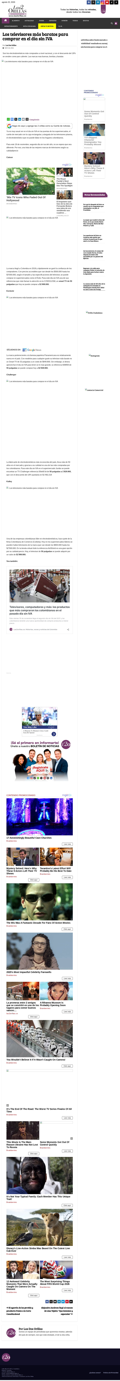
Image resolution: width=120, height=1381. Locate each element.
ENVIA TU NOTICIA (47, 26)
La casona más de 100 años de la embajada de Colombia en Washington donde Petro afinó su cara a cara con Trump (94, 286)
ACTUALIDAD (29, 20)
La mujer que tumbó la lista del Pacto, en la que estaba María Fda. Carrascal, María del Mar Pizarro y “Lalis (93, 223)
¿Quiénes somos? (95, 1373)
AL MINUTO (16, 20)
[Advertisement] (39, 654)
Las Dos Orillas (11, 45)
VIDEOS (75, 20)
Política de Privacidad (110, 1373)
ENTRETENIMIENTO (11, 26)
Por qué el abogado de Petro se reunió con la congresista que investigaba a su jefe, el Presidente (93, 207)
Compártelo (34, 119)
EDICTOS (86, 20)
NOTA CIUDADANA (29, 26)
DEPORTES (52, 20)
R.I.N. (60, 26)
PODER (41, 20)
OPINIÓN (65, 20)
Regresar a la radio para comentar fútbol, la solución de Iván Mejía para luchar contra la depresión (93, 271)
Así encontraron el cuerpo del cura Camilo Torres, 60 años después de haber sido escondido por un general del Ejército (93, 254)
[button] (112, 23)
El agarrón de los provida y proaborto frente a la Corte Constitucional (19, 1310)
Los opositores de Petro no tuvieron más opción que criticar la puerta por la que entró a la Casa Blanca (92, 238)
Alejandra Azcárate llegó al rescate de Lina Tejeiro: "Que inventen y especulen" (57, 1310)
